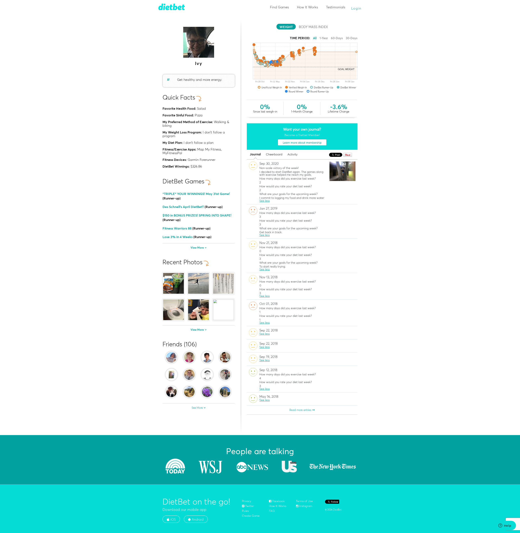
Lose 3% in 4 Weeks (177, 237)
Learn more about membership (302, 142)
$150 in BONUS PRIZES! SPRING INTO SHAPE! (196, 215)
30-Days (352, 38)
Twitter (249, 506)
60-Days (337, 38)
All (315, 38)
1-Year (324, 38)
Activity (292, 154)
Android (197, 519)
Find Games (279, 7)
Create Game (251, 516)
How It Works (307, 7)
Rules (245, 511)
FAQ (272, 511)
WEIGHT (286, 27)
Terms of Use (304, 501)
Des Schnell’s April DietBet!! (183, 207)
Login (356, 8)
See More (197, 407)
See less (264, 201)
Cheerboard (274, 154)
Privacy (246, 501)
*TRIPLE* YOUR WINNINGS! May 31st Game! (196, 194)
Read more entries (300, 410)
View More (197, 247)
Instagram (305, 506)
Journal (255, 154)
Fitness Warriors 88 (177, 228)
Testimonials (335, 7)
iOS (172, 519)
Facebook (278, 501)
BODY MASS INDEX (313, 27)
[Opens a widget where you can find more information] (505, 526)
